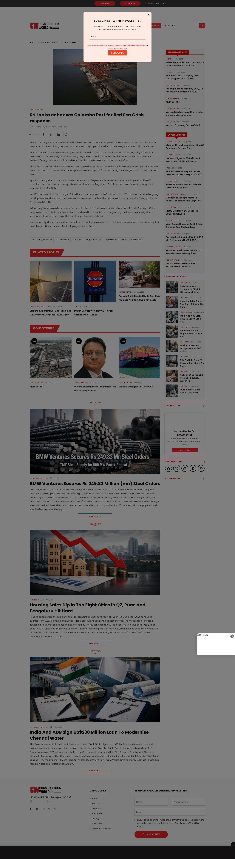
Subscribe (117, 53)
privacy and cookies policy (115, 45)
